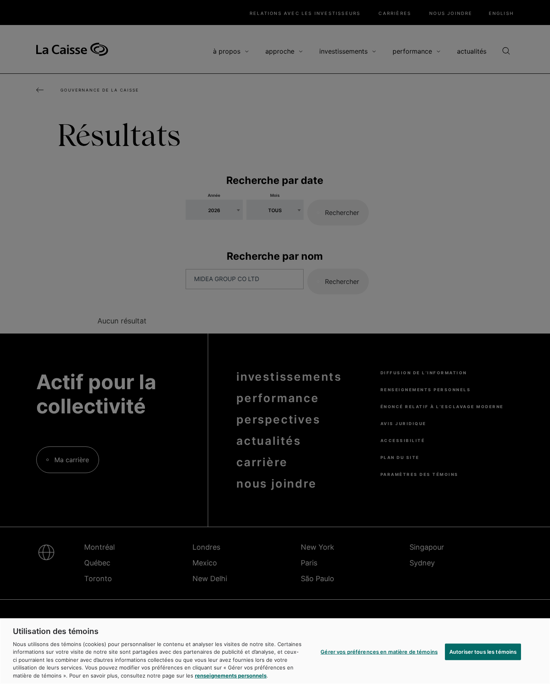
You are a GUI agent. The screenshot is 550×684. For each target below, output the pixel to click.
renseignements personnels (231, 675)
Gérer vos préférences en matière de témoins (379, 651)
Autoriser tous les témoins (483, 651)
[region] (275, 651)
